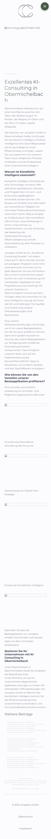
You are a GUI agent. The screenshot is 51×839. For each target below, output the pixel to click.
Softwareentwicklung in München (25, 789)
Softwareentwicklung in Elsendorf (20, 722)
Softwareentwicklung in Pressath (20, 765)
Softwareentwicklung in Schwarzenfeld (23, 743)
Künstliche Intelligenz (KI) (19, 181)
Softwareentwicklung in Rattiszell (20, 761)
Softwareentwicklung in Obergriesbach (23, 759)
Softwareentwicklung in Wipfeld (20, 732)
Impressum (25, 828)
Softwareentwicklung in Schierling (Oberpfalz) (25, 724)
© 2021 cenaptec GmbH (25, 804)
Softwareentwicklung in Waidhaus (21, 728)
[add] (45, 6)
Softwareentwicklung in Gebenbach (21, 745)
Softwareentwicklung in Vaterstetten (21, 739)
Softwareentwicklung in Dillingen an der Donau (26, 763)
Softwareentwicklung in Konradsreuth (22, 751)
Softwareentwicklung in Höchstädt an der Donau (26, 730)
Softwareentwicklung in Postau (19, 741)
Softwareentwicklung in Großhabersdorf (23, 767)
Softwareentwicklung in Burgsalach (21, 726)
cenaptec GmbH (34, 132)
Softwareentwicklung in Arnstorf (20, 757)
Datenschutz (25, 816)
